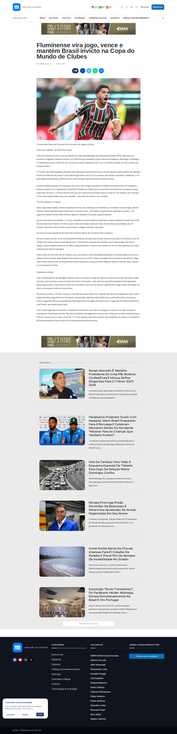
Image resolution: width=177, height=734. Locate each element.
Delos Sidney (97, 687)
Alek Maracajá (97, 665)
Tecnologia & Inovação (64, 689)
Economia (80, 18)
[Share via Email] (101, 70)
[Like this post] (76, 70)
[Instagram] (131, 7)
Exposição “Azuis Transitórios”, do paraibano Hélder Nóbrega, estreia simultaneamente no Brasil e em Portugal (111, 594)
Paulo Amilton (97, 701)
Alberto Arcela (98, 660)
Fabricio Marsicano (100, 692)
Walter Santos (46, 64)
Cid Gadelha (96, 678)
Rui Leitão (95, 714)
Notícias (53, 18)
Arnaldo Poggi (98, 674)
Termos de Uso (27, 709)
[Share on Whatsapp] (95, 70)
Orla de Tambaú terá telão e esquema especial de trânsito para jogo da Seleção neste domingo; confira (111, 467)
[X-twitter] (31, 660)
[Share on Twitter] (88, 70)
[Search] (163, 18)
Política (66, 18)
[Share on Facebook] (82, 70)
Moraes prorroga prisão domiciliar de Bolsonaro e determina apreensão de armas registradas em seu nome (112, 508)
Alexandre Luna (98, 669)
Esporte (115, 18)
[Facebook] (122, 7)
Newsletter (158, 7)
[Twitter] (127, 7)
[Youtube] (136, 7)
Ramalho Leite (98, 705)
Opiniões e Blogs (98, 18)
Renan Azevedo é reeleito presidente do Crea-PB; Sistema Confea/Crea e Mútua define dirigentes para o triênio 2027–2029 (112, 378)
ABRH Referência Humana (104, 655)
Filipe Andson (97, 696)
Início (42, 18)
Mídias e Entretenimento (136, 18)
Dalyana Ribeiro (98, 683)
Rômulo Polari (97, 710)
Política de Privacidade (13, 709)
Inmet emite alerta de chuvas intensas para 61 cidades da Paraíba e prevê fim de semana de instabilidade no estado (112, 554)
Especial (56, 659)
